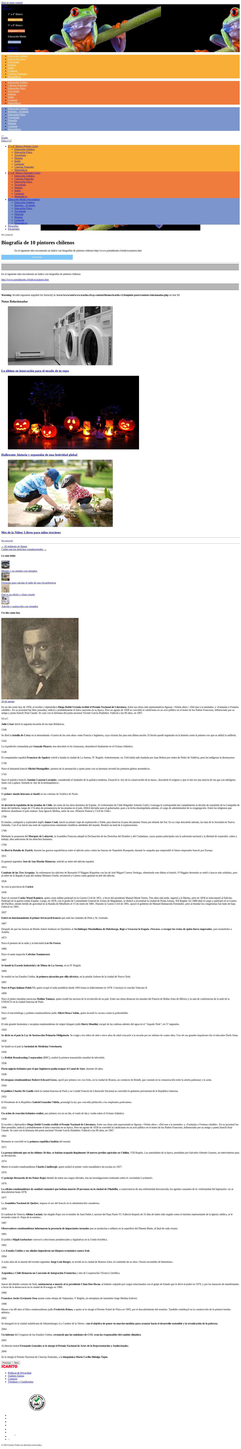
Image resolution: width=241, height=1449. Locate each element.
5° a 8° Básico (24, 172)
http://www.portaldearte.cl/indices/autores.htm (25, 279)
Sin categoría (7, 540)
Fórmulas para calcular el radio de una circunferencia (28, 582)
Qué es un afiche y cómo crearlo (18, 594)
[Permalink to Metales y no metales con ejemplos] (5, 568)
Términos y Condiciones (20, 1381)
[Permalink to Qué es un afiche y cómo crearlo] (5, 591)
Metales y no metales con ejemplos (19, 571)
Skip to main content (12, 2)
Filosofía (12, 120)
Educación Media (24, 199)
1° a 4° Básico (23, 146)
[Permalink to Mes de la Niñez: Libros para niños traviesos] (60, 526)
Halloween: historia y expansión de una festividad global (39, 454)
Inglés (11, 68)
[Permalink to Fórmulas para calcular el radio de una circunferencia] (5, 579)
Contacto (12, 1378)
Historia (12, 65)
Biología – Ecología (18, 111)
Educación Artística (18, 56)
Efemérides (14, 50)
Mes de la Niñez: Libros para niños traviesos (31, 532)
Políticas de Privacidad (19, 1372)
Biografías (13, 47)
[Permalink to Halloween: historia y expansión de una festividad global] (73, 448)
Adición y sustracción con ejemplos (19, 606)
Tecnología (13, 62)
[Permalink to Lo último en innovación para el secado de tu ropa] (60, 364)
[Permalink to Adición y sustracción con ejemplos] (5, 603)
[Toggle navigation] (2, 135)
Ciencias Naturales (17, 73)
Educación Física (17, 59)
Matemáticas (14, 76)
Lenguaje (13, 71)
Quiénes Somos (16, 1375)
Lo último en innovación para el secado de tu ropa (35, 370)
